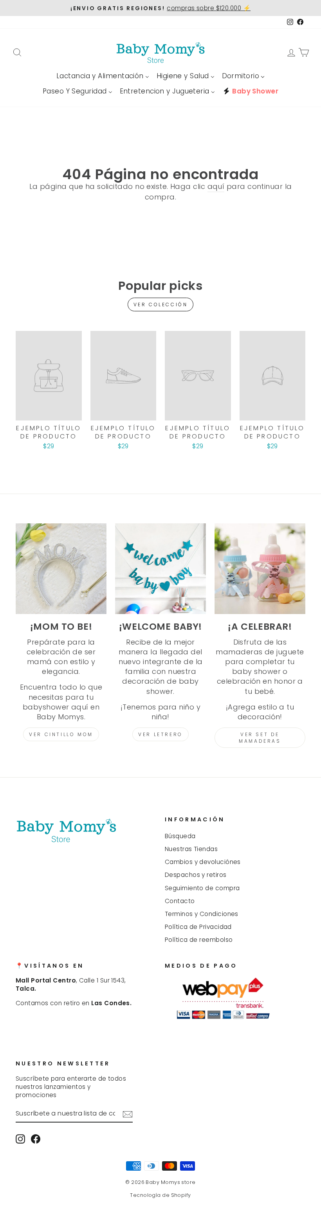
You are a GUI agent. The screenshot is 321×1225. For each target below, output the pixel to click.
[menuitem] (102, 76)
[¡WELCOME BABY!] (160, 568)
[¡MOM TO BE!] (61, 568)
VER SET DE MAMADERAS (260, 737)
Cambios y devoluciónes (203, 862)
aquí (216, 186)
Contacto (180, 901)
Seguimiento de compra (202, 888)
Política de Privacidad (198, 927)
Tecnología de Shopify (160, 1195)
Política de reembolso (199, 940)
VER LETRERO (160, 734)
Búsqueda (180, 836)
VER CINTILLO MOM (61, 734)
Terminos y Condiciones (201, 914)
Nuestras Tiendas (191, 849)
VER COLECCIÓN (160, 304)
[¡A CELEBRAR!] (260, 568)
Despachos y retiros (196, 875)
